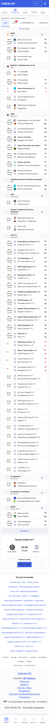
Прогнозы (18, 665)
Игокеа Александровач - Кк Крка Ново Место (24, 610)
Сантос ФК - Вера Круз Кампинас (24, 591)
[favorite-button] (4, 34)
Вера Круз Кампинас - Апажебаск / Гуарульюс (24, 600)
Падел (29, 661)
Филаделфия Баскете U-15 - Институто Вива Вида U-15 (24, 633)
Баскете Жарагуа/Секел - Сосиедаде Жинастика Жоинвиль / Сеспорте (24, 605)
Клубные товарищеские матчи (22, 65)
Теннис (14, 657)
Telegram (30, 678)
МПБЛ (12, 507)
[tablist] (24, 23)
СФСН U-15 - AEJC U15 (24, 646)
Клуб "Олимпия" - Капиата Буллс (24, 651)
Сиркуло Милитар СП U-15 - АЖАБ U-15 (24, 642)
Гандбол (20, 661)
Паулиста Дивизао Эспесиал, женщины (21, 211)
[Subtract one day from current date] (47, 29)
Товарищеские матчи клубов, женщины (26, 179)
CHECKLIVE (8, 3)
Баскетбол (23, 657)
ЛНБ (12, 195)
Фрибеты (24, 684)
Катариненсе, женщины (20, 492)
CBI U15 (13, 235)
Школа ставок (24, 688)
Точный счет (30, 665)
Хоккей (33, 657)
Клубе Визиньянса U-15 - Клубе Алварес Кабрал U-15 (24, 628)
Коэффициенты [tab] (27, 23)
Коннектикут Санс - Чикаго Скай (24, 582)
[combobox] (37, 3)
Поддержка (24, 697)
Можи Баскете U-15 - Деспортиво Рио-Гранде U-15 (24, 619)
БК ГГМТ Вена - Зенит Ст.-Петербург (24, 596)
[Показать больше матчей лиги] (42, 34)
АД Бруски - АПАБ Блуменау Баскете (24, 587)
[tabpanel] (24, 282)
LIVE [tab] (14, 22)
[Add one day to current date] (2, 29)
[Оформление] (45, 3)
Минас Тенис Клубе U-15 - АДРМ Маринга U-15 (24, 637)
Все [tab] (5, 23)
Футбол (5, 657)
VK (24, 678)
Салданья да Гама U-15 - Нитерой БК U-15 (24, 614)
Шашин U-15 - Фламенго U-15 (24, 623)
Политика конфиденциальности (24, 694)
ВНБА (12, 33)
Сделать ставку (24, 564)
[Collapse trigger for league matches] (45, 34)
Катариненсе (15, 476)
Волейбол (42, 657)
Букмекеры (24, 691)
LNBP (12, 114)
